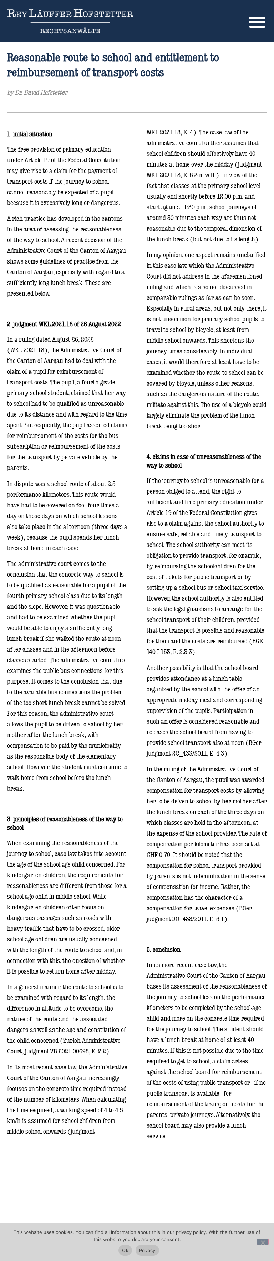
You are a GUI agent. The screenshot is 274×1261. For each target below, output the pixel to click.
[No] (263, 1242)
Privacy (147, 1250)
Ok (125, 1250)
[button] (257, 22)
